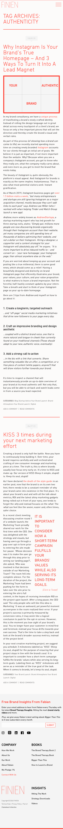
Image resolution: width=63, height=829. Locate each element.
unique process (49, 116)
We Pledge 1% (8, 769)
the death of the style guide (37, 481)
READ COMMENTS (27, 409)
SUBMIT (50, 725)
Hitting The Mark (39, 793)
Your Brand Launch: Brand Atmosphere (31, 674)
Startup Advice (25, 400)
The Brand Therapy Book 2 (44, 750)
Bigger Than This (39, 760)
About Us (6, 755)
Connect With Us (9, 774)
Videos (34, 803)
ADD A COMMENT (10, 409)
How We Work (8, 750)
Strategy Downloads (41, 798)
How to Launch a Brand (42, 765)
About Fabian (7, 765)
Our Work (6, 760)
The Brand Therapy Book (43, 755)
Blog (16, 400)
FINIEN (10, 5)
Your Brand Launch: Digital (25, 404)
